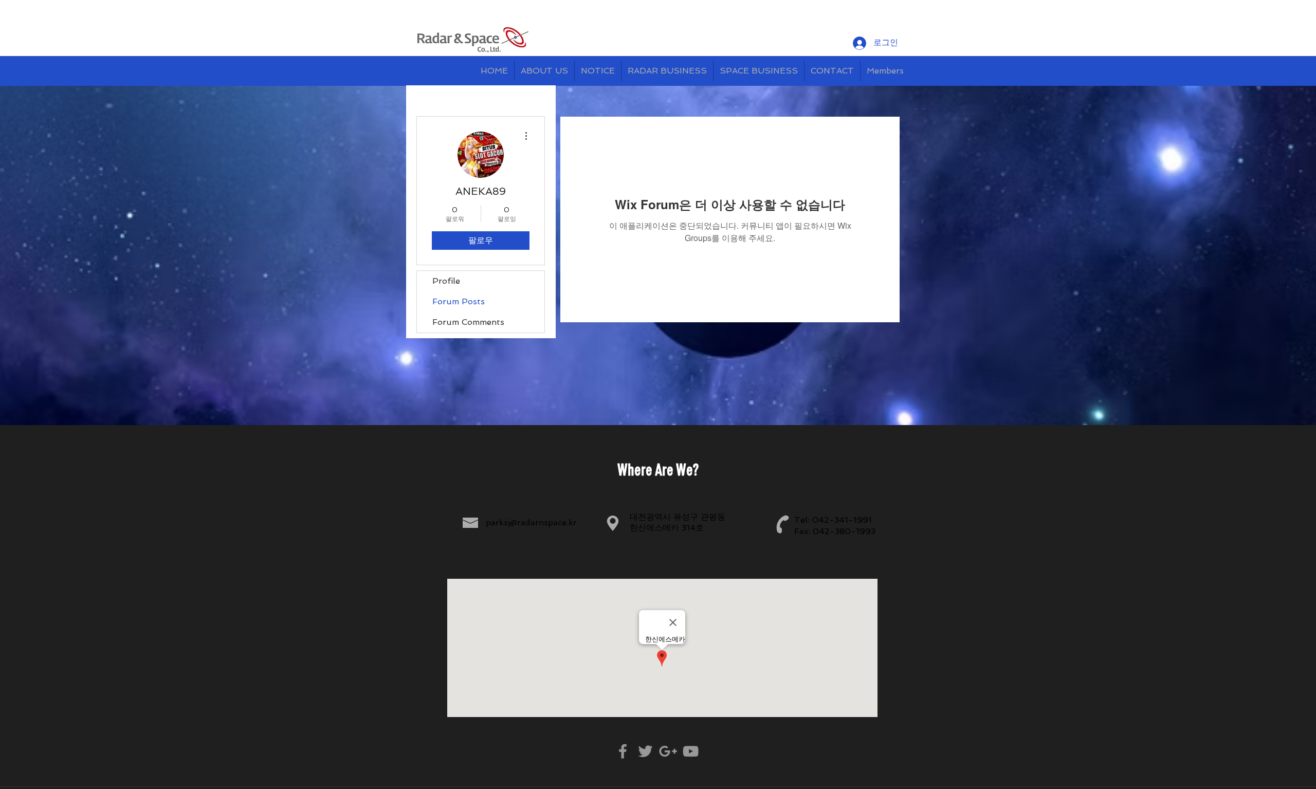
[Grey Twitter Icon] (645, 751)
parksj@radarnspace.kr (531, 522)
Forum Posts (458, 301)
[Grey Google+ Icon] (668, 751)
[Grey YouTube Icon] (690, 751)
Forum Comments (468, 322)
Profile (446, 281)
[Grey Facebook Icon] (622, 751)
